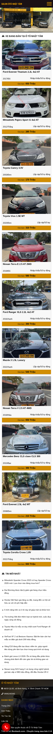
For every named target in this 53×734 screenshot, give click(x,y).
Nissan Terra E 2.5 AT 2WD (17, 264)
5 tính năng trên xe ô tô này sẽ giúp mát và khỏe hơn (27, 610)
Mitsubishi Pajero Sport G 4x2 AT (21, 120)
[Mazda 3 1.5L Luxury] (26, 343)
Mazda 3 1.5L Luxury (14, 360)
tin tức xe (6, 716)
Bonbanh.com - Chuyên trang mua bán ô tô (32, 731)
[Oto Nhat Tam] (12, 3)
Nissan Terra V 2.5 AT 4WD (17, 408)
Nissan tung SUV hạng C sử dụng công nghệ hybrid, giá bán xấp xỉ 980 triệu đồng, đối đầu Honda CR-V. (26, 670)
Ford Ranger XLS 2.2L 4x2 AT (18, 312)
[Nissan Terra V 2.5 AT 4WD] (26, 391)
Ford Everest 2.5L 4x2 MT (16, 504)
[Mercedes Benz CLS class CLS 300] (26, 439)
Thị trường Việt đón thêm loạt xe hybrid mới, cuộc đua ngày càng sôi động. (27, 618)
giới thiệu (5, 711)
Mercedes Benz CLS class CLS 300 (21, 456)
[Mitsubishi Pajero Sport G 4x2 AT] (26, 103)
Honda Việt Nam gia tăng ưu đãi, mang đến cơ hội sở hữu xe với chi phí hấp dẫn (27, 601)
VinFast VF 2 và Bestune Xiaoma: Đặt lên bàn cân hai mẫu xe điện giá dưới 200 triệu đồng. (27, 638)
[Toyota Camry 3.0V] (26, 151)
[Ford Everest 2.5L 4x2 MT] (26, 487)
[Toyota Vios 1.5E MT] (26, 199)
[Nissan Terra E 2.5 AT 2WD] (26, 247)
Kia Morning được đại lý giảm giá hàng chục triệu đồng (25, 591)
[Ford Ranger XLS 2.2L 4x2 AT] (26, 295)
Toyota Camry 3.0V (13, 168)
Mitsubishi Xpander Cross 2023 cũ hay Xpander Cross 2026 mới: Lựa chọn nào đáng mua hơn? (27, 581)
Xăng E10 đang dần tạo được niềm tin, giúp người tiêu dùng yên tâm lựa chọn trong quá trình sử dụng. (26, 647)
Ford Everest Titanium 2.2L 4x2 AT (21, 72)
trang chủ (5, 706)
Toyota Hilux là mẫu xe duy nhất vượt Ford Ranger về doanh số (27, 628)
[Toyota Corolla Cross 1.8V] (26, 535)
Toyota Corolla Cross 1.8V (17, 552)
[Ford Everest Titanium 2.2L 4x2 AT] (26, 55)
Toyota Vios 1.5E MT (14, 216)
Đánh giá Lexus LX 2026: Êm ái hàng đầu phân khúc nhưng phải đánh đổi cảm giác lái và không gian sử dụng (27, 659)
